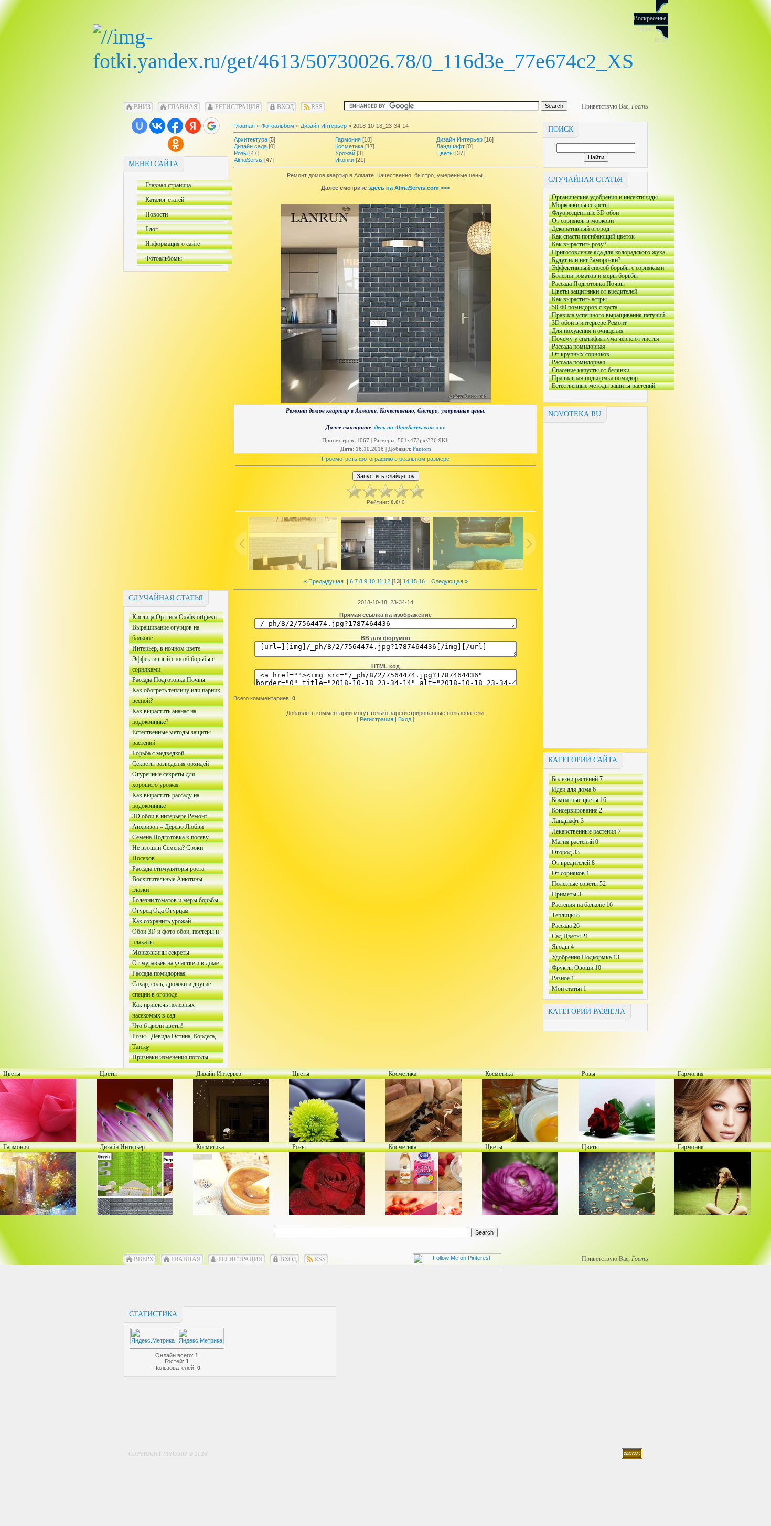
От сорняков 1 (571, 873)
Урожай (345, 153)
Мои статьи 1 (569, 988)
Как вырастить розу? (609, 244)
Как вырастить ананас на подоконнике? (162, 717)
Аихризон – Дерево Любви (166, 827)
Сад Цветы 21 (570, 936)
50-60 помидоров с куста (605, 307)
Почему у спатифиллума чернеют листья (604, 339)
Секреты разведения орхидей (169, 764)
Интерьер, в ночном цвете (174, 649)
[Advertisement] (165, 429)
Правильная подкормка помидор (593, 378)
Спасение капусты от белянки (589, 370)
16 (422, 581)
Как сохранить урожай (167, 921)
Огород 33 (566, 852)
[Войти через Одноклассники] (176, 144)
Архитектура (250, 139)
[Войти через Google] (211, 125)
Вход (285, 107)
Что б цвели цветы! (167, 1026)
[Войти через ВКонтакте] (157, 126)
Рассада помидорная (157, 974)
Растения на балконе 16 (582, 904)
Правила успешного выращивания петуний (607, 315)
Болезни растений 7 (577, 779)
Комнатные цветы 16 (579, 800)
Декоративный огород (579, 229)
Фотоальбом (277, 126)
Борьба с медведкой (156, 754)
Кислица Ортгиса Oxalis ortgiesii (173, 617)
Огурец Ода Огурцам (159, 911)
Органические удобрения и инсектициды (603, 197)
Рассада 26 (566, 925)
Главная (183, 107)
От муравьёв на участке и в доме (174, 963)
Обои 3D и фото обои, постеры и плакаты (174, 937)
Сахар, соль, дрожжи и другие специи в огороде (170, 990)
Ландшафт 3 (568, 821)
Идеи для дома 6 (574, 789)
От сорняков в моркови (581, 221)
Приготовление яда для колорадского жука (607, 252)
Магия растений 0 (575, 842)
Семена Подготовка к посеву (169, 838)
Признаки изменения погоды (173, 1058)
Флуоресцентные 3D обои (591, 213)
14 (406, 581)
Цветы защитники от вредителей (593, 292)
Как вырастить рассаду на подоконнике (164, 801)
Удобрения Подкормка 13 (585, 957)
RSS (317, 107)
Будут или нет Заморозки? (584, 260)
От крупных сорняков (579, 355)
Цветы (445, 153)
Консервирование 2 (577, 810)
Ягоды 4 (563, 946)
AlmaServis (248, 160)
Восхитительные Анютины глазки (166, 885)
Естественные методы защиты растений (170, 738)
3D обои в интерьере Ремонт (168, 817)
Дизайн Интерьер (324, 126)
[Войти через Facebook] (175, 126)
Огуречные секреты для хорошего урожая (162, 780)
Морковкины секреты (159, 953)
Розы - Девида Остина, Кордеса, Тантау (172, 1042)
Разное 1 (563, 978)
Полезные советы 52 (579, 884)
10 (372, 581)
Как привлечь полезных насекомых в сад (162, 1011)
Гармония (348, 139)
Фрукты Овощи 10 (576, 967)
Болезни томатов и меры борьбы (173, 900)
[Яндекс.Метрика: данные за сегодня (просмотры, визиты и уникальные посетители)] (201, 1336)
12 (387, 581)
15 (414, 581)
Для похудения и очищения (586, 331)
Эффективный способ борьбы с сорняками (172, 665)
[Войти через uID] (139, 126)
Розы (241, 153)
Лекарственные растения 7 (586, 831)
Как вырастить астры (590, 300)
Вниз (142, 107)
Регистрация (237, 107)
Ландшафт (450, 146)
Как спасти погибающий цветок (592, 237)
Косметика (349, 146)
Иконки (344, 160)
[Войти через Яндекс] (193, 126)
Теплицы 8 (566, 915)
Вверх (144, 1259)
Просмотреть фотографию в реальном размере (385, 459)
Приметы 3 (566, 894)
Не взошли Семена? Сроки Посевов (167, 853)
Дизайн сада (250, 146)
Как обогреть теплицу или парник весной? (174, 696)
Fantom (422, 449)
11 (379, 581)
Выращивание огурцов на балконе (164, 633)
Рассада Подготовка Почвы (172, 680)
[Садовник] (363, 61)
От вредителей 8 (573, 863)
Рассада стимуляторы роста (167, 869)
